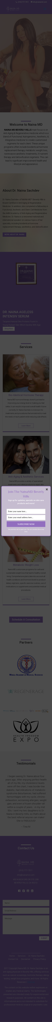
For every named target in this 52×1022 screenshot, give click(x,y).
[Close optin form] (47, 489)
